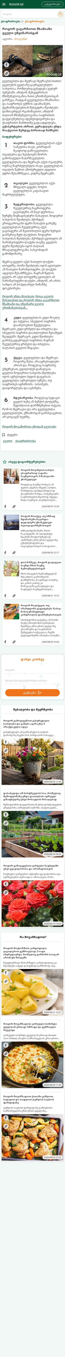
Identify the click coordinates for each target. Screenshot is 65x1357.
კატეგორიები (52, 4)
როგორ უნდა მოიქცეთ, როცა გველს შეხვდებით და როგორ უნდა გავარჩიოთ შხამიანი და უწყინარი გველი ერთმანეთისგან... (30, 302)
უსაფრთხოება (25, 441)
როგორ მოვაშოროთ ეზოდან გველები (29, 426)
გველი (7, 441)
